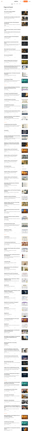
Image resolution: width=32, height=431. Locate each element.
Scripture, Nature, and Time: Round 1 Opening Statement (12, 191)
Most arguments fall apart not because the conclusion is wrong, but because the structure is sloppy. (11, 376)
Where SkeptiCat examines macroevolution (10, 308)
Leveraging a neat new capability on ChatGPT (10, 262)
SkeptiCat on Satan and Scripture (10, 196)
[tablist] (8, 9)
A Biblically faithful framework (8, 230)
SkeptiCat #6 (6, 285)
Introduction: (6, 344)
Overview (5, 338)
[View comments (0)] (10, 14)
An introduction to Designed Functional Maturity (10, 61)
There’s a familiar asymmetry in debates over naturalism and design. (12, 25)
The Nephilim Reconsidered (9, 104)
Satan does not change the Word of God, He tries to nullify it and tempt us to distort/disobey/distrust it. (12, 198)
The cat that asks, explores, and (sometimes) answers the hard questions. (11, 325)
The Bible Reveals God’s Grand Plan (10, 124)
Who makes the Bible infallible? (9, 11)
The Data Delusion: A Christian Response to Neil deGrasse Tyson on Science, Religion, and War (12, 406)
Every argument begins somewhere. (9, 417)
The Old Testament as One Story (10, 99)
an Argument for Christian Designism (9, 292)
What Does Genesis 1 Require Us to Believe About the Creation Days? (11, 178)
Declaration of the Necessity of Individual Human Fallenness (11, 184)
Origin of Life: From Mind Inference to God (11, 367)
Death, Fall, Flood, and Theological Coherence (10, 156)
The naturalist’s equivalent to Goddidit (9, 303)
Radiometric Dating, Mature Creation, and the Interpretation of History (12, 363)
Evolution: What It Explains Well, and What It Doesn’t (12, 249)
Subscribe (25, 1)
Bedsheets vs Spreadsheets (9, 400)
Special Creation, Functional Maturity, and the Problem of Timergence (12, 291)
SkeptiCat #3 (6, 307)
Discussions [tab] (10, 9)
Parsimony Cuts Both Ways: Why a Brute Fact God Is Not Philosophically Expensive (12, 66)
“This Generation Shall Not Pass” (10, 242)
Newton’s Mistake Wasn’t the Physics (10, 60)
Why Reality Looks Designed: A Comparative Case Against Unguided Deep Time (12, 337)
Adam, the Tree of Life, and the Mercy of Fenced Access (11, 268)
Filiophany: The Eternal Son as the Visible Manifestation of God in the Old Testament (11, 143)
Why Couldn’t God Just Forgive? (10, 49)
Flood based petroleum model (9, 223)
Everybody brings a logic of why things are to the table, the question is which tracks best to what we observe (12, 81)
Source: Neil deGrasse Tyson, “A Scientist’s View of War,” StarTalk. (11, 409)
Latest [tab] (5, 9)
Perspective (6, 130)
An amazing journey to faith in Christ (10, 389)
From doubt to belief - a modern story (9, 390)
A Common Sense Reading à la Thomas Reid (10, 75)
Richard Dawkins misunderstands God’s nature (11, 42)
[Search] (20, 1)
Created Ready (6, 236)
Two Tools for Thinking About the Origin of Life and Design (11, 374)
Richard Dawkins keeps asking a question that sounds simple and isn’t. (12, 50)
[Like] (4, 20)
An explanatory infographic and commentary (10, 250)
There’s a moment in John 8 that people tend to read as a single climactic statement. (11, 423)
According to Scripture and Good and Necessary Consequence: (10, 185)
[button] (12, 4)
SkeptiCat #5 (6, 296)
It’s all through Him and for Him (8, 319)
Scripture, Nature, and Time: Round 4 (10, 160)
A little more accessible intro (8, 314)
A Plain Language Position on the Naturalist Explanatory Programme (12, 331)
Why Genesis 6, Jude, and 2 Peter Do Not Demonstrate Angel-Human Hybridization (12, 106)
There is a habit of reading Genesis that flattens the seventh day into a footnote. (12, 212)
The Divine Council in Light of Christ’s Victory (12, 110)
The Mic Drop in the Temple (9, 421)
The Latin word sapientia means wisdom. (9, 167)
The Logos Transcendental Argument (11, 93)
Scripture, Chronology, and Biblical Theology (10, 172)
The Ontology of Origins (8, 79)
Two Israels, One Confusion (9, 394)
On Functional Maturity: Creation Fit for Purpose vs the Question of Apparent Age (11, 349)
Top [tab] (7, 9)
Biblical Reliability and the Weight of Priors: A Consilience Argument (12, 416)
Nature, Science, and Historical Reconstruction (10, 161)
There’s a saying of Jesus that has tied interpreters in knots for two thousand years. (12, 244)
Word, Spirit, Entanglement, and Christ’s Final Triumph (11, 118)
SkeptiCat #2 (6, 313)
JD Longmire (7, 13)
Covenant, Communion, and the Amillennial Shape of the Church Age (12, 117)
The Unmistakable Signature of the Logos (11, 318)
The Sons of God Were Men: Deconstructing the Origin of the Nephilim (12, 136)
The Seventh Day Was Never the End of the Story (11, 210)
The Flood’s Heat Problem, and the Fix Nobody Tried (12, 30)
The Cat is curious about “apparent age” (9, 286)
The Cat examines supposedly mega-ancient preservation (11, 274)
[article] (16, 13)
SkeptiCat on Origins (8, 229)
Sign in (30, 1)
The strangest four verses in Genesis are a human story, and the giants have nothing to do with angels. (12, 138)
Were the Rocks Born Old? (9, 361)
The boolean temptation (7, 37)
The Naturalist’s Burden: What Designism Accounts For (11, 23)
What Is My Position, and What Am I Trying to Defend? (11, 192)
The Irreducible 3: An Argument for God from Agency (12, 428)
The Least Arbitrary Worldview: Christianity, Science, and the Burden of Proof (12, 88)
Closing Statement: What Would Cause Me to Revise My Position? (11, 150)
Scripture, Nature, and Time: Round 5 (10, 155)
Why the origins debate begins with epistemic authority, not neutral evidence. (12, 219)
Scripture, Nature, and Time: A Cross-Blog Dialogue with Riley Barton (11, 203)
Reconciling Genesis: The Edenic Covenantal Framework (12, 74)
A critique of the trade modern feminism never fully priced (12, 401)
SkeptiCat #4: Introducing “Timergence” (11, 302)
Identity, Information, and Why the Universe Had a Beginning (12, 255)
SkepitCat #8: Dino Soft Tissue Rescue (11, 273)
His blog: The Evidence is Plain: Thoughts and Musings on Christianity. (12, 205)
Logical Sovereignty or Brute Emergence (11, 36)
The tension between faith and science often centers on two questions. (12, 351)
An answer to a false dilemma (8, 12)
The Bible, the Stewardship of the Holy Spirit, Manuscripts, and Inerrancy (12, 383)
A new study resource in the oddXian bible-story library (11, 100)
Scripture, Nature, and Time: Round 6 (10, 149)
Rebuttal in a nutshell (7, 332)
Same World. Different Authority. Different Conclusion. (11, 217)
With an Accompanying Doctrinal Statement (10, 269)
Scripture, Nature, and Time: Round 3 (10, 171)
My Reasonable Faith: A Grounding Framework (10, 343)
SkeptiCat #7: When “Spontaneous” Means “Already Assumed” (11, 279)
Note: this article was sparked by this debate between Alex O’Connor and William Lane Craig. (12, 257)
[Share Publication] (22, 1)
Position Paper (6, 89)
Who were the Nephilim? (8, 55)
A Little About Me (7, 261)
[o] (25, 43)
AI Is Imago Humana (7, 166)
